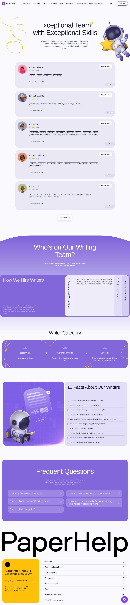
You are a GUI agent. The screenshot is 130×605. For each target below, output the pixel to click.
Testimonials (69, 3)
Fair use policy (51, 573)
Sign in (111, 3)
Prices (45, 3)
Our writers (53, 3)
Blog (46, 589)
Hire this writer (105, 66)
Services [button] (26, 3)
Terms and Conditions (54, 567)
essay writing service (29, 305)
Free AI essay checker (95, 3)
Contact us (49, 578)
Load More (65, 217)
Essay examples (81, 3)
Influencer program (53, 594)
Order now (122, 3)
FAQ (61, 3)
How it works (36, 3)
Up (121, 548)
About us (48, 562)
